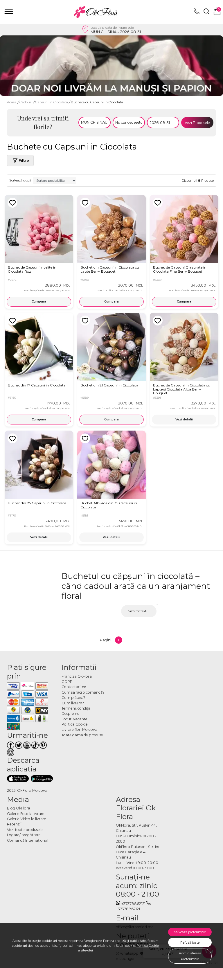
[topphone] (196, 13)
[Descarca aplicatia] (18, 778)
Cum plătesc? (73, 697)
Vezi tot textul (138, 611)
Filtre (24, 160)
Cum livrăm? (73, 703)
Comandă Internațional (27, 840)
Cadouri (26, 102)
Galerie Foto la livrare (25, 814)
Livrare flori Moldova (79, 729)
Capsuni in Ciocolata (52, 102)
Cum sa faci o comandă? (83, 692)
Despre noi (71, 713)
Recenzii (14, 824)
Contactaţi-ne (74, 687)
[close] (8, 11)
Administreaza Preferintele (190, 956)
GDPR (67, 681)
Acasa (12, 102)
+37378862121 (133, 904)
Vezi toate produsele (25, 829)
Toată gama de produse (82, 735)
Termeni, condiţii (76, 708)
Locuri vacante (74, 719)
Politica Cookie (147, 946)
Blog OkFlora (18, 808)
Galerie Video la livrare (26, 819)
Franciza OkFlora (77, 676)
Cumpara (39, 301)
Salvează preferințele (190, 932)
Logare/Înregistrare (24, 835)
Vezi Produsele (197, 122)
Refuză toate (189, 942)
